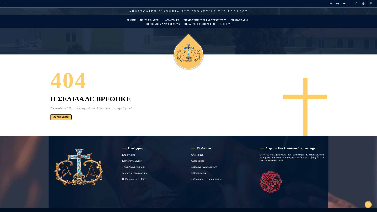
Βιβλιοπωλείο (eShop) (134, 178)
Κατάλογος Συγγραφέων (204, 166)
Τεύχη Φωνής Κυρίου (133, 166)
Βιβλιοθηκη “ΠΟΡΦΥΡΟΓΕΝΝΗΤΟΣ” (205, 20)
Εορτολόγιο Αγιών (132, 160)
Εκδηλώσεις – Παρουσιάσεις (206, 178)
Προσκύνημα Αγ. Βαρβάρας (163, 24)
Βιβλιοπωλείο (239, 20)
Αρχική (131, 20)
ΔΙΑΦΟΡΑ (225, 24)
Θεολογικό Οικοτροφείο (200, 24)
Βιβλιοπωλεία (198, 172)
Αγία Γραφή (172, 20)
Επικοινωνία (128, 154)
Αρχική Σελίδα (60, 117)
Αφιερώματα (197, 160)
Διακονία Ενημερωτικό (134, 172)
